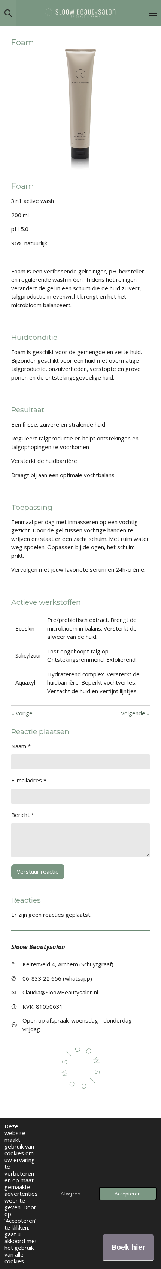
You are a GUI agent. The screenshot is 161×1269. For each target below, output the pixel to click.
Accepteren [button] (128, 1193)
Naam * (21, 746)
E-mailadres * (28, 780)
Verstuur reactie (38, 871)
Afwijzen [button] (70, 1193)
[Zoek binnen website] (8, 13)
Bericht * (22, 814)
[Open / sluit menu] (153, 13)
